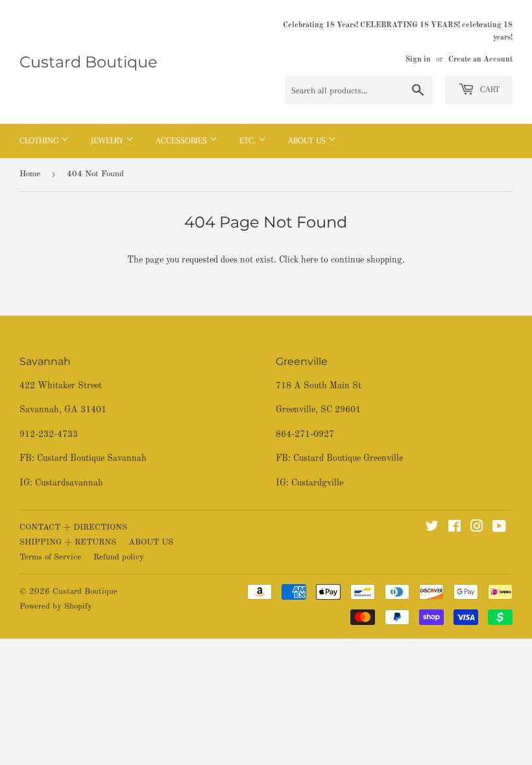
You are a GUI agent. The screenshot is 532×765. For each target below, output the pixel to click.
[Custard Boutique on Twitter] (432, 528)
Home (29, 174)
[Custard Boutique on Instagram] (476, 528)
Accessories (183, 140)
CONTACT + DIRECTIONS (73, 527)
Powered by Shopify (55, 606)
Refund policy (118, 557)
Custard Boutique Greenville (348, 458)
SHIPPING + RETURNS (67, 542)
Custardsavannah (69, 483)
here (309, 260)
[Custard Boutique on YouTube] (499, 528)
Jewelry (108, 140)
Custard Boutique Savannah (92, 458)
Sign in (418, 60)
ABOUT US (150, 542)
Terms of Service (50, 557)
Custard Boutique (88, 62)
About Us (308, 140)
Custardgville (317, 483)
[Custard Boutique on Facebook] (454, 528)
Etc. (248, 140)
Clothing (40, 140)
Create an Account (480, 60)
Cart (489, 89)
